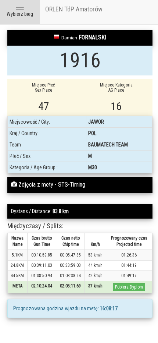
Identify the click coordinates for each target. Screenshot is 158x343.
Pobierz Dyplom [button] (129, 287)
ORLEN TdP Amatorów (74, 9)
